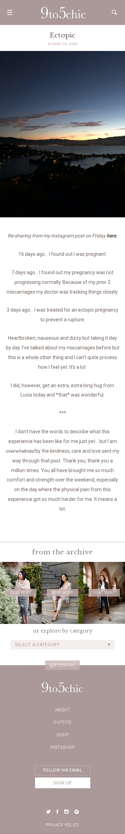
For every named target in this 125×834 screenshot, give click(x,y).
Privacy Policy (62, 825)
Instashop (62, 747)
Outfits (62, 722)
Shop (62, 734)
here (111, 235)
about (62, 709)
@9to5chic (63, 664)
